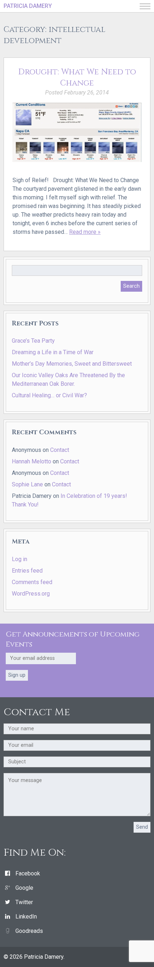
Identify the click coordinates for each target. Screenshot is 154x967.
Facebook (27, 873)
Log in (19, 559)
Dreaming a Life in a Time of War (52, 352)
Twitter (24, 902)
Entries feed (27, 570)
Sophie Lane (27, 484)
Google (24, 887)
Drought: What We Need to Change (77, 77)
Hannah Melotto (31, 461)
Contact (59, 450)
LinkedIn (26, 916)
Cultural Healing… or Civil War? (49, 395)
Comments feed (32, 582)
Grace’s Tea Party (33, 340)
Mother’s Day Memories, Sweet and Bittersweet (72, 363)
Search (131, 286)
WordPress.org (31, 593)
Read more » (85, 231)
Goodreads (29, 930)
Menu (145, 6)
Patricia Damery (28, 6)
